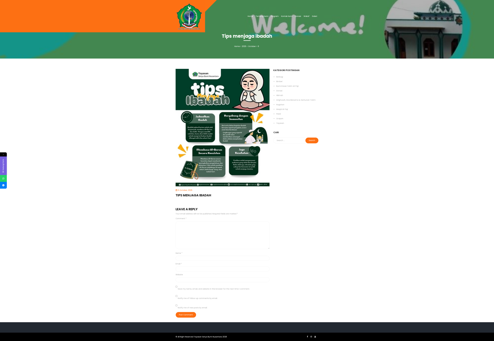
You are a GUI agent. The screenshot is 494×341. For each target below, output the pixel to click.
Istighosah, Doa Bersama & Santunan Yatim (294, 25)
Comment (181, 218)
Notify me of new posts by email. (192, 307)
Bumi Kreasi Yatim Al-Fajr (287, 86)
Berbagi (277, 33)
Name (179, 253)
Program (275, 16)
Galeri (314, 16)
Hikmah (279, 95)
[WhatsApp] (3, 178)
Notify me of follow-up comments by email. (198, 298)
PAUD (278, 114)
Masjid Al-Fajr (282, 109)
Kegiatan (280, 104)
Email (179, 264)
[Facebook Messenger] (3, 185)
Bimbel (279, 81)
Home (250, 16)
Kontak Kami (286, 16)
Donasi (298, 16)
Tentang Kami (262, 16)
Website (179, 274)
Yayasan (280, 123)
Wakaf (306, 16)
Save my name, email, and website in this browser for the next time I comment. (214, 289)
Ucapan (279, 118)
